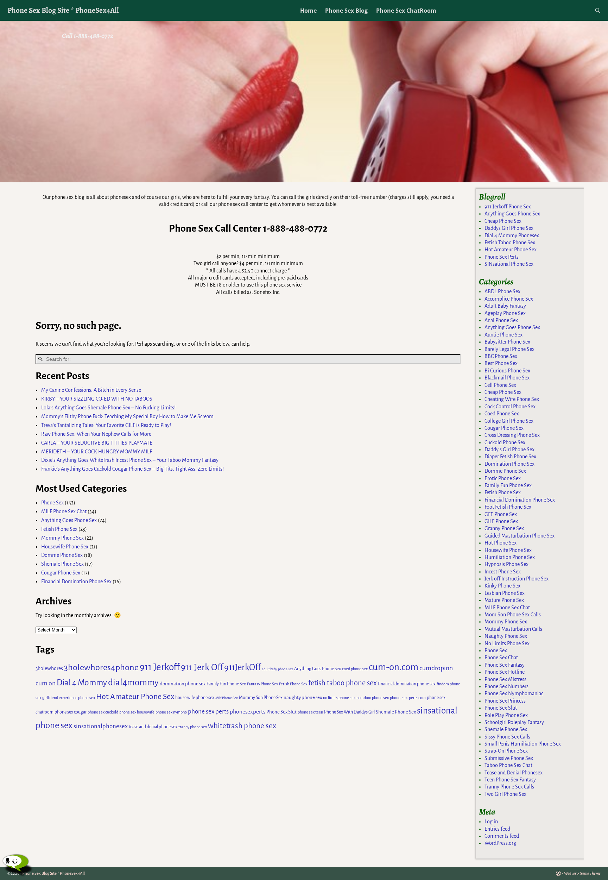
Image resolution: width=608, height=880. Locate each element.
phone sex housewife (136, 712)
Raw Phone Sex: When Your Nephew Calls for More (96, 434)
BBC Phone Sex (500, 356)
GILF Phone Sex (501, 521)
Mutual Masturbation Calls (513, 629)
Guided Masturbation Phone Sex (519, 536)
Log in (491, 821)
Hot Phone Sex (500, 543)
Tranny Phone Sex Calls (509, 787)
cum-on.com (393, 667)
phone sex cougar (71, 712)
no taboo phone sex (372, 698)
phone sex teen (310, 712)
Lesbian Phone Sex (504, 593)
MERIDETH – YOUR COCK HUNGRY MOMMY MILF (96, 451)
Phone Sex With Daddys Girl (349, 712)
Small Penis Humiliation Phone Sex (522, 744)
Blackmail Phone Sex (507, 378)
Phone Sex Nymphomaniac (513, 693)
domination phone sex (182, 683)
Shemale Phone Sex (62, 564)
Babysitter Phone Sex (507, 342)
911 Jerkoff (160, 667)
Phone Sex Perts (501, 257)
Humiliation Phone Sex (509, 557)
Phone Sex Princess (505, 701)
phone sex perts (208, 711)
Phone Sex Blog (346, 10)
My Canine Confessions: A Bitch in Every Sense (91, 390)
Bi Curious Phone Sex (507, 370)
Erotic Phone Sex (502, 478)
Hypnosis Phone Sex (506, 564)
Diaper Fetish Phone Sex (510, 456)
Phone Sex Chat (501, 657)
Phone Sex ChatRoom (406, 10)
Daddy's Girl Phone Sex (509, 449)
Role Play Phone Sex (506, 715)
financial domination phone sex (407, 683)
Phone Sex (52, 502)
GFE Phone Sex (500, 514)
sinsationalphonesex (101, 726)
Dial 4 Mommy (82, 682)
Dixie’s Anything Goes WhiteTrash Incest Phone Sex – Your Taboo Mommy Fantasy (129, 460)
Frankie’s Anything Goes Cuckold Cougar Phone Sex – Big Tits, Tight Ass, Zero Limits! (132, 469)
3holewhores (49, 668)
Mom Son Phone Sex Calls (512, 614)
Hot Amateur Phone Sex (135, 696)
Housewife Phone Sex (64, 546)
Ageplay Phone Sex (505, 313)
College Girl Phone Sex (508, 421)
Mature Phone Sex (504, 600)
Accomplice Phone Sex (508, 299)
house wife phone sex (194, 697)
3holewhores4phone (101, 667)
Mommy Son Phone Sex (261, 697)
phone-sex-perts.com (408, 698)
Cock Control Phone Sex (510, 406)
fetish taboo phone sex (342, 683)
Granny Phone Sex (504, 528)
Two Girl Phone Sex (505, 794)
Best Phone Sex (501, 363)
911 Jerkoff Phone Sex (507, 206)
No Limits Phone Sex (507, 643)
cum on (46, 683)
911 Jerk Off (202, 667)
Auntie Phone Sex (503, 335)
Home (308, 10)
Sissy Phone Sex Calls (507, 737)
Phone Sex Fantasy (504, 665)
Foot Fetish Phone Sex (507, 507)
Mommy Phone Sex (62, 538)
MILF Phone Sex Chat (64, 511)
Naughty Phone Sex (505, 636)
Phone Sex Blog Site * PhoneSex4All (63, 10)
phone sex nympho (171, 712)
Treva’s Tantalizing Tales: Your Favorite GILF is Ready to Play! (106, 425)
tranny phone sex (192, 727)
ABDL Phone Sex (502, 291)
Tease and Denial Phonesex (513, 772)
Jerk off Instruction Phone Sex (516, 579)
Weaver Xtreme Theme (582, 873)
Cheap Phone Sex (502, 221)
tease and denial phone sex (153, 726)
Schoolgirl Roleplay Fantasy (514, 722)
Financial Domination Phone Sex (76, 581)
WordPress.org (500, 843)
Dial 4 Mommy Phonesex (511, 235)
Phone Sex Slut (281, 712)
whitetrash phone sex (242, 726)
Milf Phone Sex (226, 698)
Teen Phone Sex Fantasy (510, 779)
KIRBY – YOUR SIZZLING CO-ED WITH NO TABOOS (96, 399)
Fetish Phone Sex (59, 529)
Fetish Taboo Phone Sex (509, 242)
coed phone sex (355, 669)
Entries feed (497, 829)
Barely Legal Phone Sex (509, 349)
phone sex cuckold (103, 712)
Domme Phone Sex (62, 555)
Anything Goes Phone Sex (69, 520)
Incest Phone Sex (502, 571)
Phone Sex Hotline (504, 672)
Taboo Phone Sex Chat (508, 765)
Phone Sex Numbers (506, 686)
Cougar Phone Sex (60, 573)
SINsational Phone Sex (508, 264)
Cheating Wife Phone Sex (511, 399)
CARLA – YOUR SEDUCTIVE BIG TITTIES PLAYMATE (96, 443)
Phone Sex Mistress (505, 679)
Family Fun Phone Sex (226, 683)
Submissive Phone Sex (508, 758)
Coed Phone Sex (501, 413)
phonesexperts (247, 712)
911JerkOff (242, 667)
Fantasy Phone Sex (262, 684)
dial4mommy (133, 682)
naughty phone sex (303, 697)
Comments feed (501, 836)
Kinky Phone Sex (502, 586)
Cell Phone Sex (500, 385)
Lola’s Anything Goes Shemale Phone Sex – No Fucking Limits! (108, 407)
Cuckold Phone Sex (504, 442)
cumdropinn (436, 668)
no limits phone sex (339, 698)
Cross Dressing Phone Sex (512, 435)
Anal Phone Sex (501, 320)
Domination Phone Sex (509, 464)
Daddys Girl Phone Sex (508, 228)
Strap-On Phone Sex (506, 751)
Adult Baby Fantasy (505, 306)
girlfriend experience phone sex (68, 698)
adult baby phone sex (277, 669)
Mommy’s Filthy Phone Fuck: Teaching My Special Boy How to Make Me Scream (127, 416)
